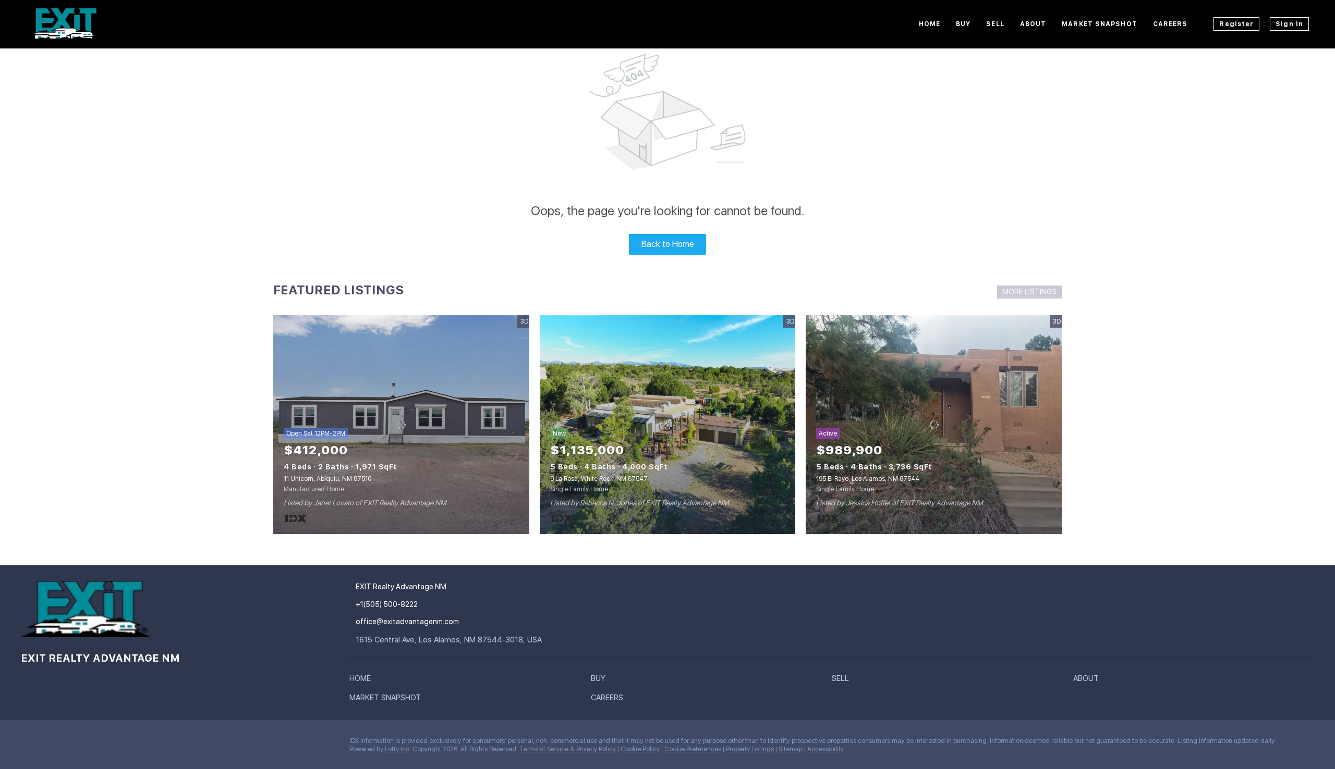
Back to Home (667, 244)
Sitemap (791, 749)
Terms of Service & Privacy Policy (567, 749)
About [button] (1033, 24)
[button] (362, 680)
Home (929, 24)
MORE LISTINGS (1029, 292)
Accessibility (825, 749)
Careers (1170, 24)
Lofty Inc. (398, 749)
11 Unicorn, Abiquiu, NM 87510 (327, 478)
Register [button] (1236, 24)
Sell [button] (995, 24)
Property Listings (750, 749)
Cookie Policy (640, 749)
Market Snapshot (1099, 24)
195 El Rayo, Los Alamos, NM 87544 (867, 478)
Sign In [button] (1289, 24)
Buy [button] (963, 24)
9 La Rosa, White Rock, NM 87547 (599, 478)
